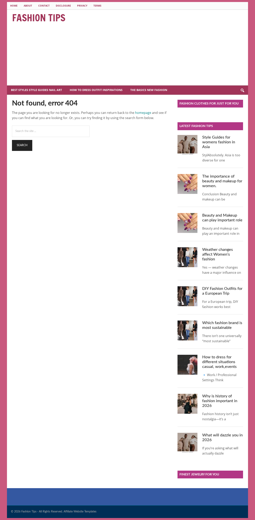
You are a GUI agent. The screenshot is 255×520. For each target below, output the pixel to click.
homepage (143, 112)
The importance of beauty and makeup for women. (222, 181)
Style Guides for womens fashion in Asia (218, 142)
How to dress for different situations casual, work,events (219, 362)
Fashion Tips (38, 17)
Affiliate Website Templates (80, 511)
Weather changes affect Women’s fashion (217, 254)
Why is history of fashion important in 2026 (219, 401)
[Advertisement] (127, 55)
